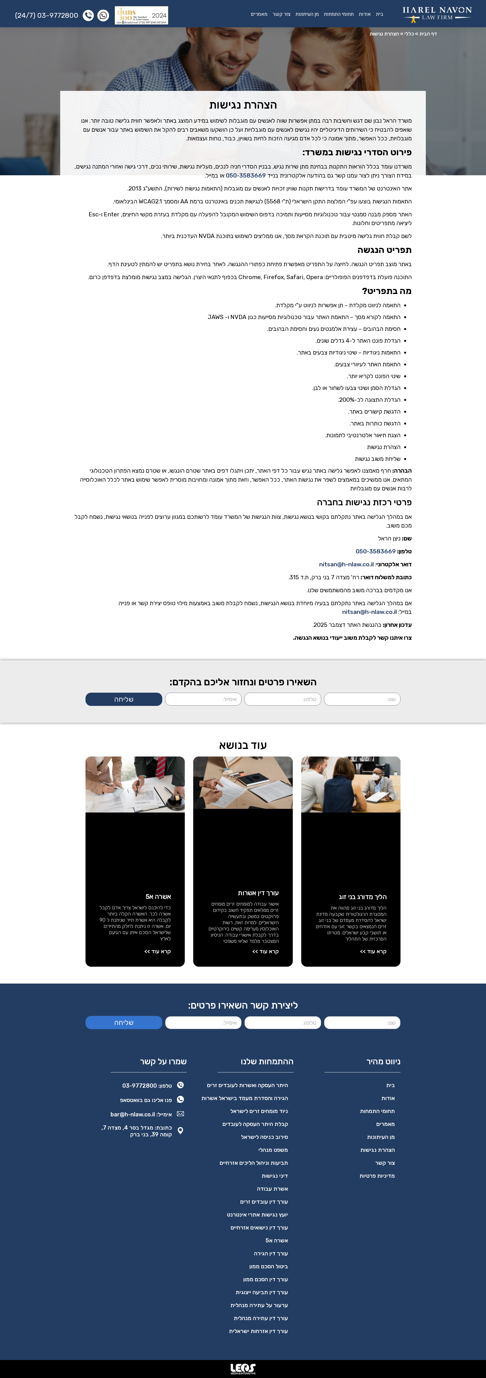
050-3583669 (246, 175)
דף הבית (428, 34)
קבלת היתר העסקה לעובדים (255, 1124)
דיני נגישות (275, 1175)
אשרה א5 (158, 897)
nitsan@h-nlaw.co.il (346, 564)
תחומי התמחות (339, 14)
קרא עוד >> (373, 951)
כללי (409, 34)
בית (379, 14)
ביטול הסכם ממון (268, 1266)
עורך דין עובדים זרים (264, 1201)
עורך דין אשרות (258, 893)
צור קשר (282, 14)
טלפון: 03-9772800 (147, 1085)
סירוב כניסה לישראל (264, 1137)
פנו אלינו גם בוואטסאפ (146, 1100)
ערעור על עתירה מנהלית (259, 1305)
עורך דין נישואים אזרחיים (259, 1227)
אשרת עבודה (272, 1188)
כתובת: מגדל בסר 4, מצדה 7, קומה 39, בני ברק (137, 1131)
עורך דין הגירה (271, 1253)
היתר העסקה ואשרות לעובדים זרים (247, 1085)
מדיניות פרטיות (377, 1175)
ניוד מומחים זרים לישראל (259, 1111)
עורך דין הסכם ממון (265, 1279)
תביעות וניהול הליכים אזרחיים (254, 1162)
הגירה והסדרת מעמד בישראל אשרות (244, 1098)
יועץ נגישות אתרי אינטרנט (257, 1214)
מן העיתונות (307, 14)
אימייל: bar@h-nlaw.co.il (141, 1114)
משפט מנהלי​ (273, 1149)
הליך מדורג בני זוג (362, 897)
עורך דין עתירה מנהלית (261, 1318)
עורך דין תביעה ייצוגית (262, 1292)
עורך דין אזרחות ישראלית (258, 1331)
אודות (365, 14)
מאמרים (259, 14)
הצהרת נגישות (377, 1149)
